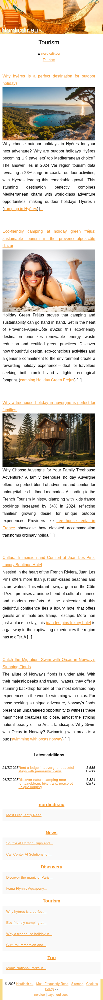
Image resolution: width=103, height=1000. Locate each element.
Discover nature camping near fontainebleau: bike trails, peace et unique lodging (45, 783)
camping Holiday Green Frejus (47, 380)
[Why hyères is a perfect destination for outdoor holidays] (48, 113)
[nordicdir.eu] (51, 17)
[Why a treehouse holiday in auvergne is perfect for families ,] (48, 440)
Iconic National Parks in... (26, 968)
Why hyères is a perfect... (26, 911)
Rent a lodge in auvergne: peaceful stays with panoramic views (46, 769)
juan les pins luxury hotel (68, 623)
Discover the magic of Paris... (29, 877)
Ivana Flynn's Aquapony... (26, 888)
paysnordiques (58, 994)
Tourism (49, 60)
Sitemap (77, 984)
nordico (39, 994)
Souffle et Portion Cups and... (29, 843)
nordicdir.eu (50, 53)
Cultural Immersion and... (26, 945)
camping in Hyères (20, 209)
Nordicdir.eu (24, 984)
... (41, 209)
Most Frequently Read (24, 815)
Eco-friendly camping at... (26, 923)
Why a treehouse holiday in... (29, 934)
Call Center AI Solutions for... (29, 854)
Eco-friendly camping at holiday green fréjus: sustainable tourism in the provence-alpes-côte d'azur (48, 238)
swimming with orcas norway (36, 739)
